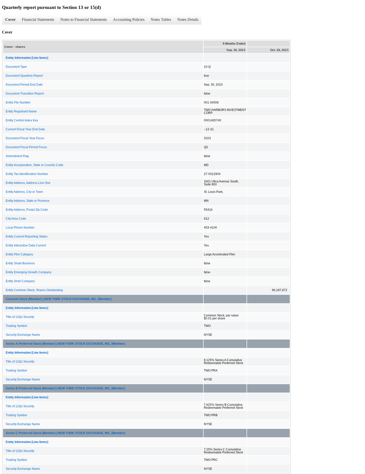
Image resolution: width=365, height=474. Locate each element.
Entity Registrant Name (21, 111)
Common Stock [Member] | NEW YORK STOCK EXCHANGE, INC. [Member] (58, 299)
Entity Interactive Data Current (26, 245)
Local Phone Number (20, 227)
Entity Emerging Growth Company (28, 272)
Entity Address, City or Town (24, 191)
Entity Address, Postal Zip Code (27, 209)
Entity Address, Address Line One (28, 182)
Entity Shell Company (20, 281)
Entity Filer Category (19, 254)
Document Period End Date (24, 84)
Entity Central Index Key (22, 120)
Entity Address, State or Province (27, 200)
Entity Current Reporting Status (26, 236)
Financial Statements (38, 19)
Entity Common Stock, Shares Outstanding (34, 290)
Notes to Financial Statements (83, 19)
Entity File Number (18, 102)
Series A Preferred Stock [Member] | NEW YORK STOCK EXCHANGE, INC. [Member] (65, 343)
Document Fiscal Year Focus (25, 138)
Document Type (16, 66)
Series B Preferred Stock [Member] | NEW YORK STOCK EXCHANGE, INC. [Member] (65, 388)
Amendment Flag (17, 156)
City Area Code (16, 218)
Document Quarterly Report (24, 75)
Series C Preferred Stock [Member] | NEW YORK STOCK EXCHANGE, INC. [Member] (65, 433)
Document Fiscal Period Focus (26, 147)
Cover (10, 19)
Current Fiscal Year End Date (25, 129)
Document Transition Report (25, 93)
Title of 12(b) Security (20, 316)
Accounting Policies (129, 19)
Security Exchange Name (23, 334)
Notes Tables (161, 19)
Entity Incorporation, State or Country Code (34, 165)
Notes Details (187, 19)
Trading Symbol (16, 325)
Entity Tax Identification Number (27, 173)
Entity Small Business (20, 263)
